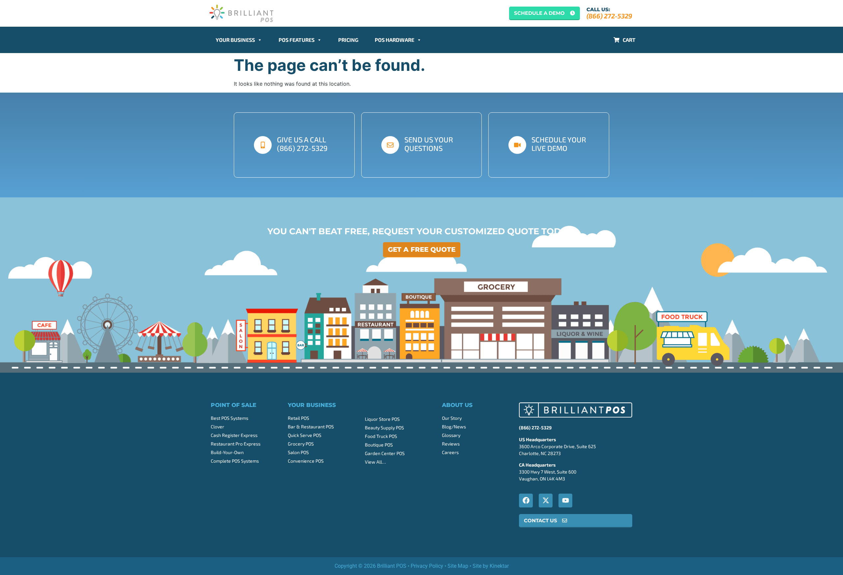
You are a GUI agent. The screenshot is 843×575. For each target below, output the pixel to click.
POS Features (296, 40)
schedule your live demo (558, 143)
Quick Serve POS (304, 435)
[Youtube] (565, 500)
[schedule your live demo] (517, 145)
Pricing (348, 40)
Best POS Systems (229, 418)
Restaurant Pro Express (235, 443)
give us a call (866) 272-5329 (302, 143)
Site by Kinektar (491, 566)
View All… (375, 462)
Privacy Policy (427, 566)
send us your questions (428, 143)
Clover (217, 426)
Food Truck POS (381, 436)
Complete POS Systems (235, 461)
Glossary (451, 435)
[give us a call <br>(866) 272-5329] (263, 145)
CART (629, 40)
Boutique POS (379, 444)
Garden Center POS (385, 453)
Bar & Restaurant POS (311, 426)
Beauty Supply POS (384, 427)
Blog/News (454, 426)
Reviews (451, 443)
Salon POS (298, 452)
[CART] (616, 40)
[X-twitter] (546, 500)
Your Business (235, 40)
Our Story (452, 418)
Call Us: (598, 9)
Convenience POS (306, 461)
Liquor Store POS (382, 419)
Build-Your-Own (227, 452)
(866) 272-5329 (609, 16)
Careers (450, 452)
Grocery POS (301, 443)
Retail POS (298, 418)
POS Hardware (394, 40)
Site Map (458, 566)
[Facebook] (526, 500)
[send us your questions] (390, 145)
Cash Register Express (234, 435)
